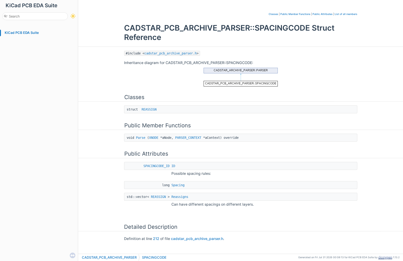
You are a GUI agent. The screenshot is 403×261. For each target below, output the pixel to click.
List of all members (346, 14)
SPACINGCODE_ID (156, 166)
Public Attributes (323, 14)
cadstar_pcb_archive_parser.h (170, 53)
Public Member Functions (295, 14)
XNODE (153, 137)
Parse (140, 137)
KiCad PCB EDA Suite (22, 33)
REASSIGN (149, 109)
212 (156, 238)
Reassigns (179, 197)
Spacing (177, 185)
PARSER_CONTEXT (188, 137)
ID (173, 166)
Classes (273, 14)
